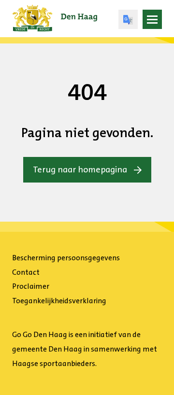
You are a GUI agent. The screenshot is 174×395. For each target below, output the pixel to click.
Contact (26, 272)
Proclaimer (30, 286)
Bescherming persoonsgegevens (66, 258)
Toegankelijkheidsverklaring (59, 301)
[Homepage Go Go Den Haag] (55, 11)
